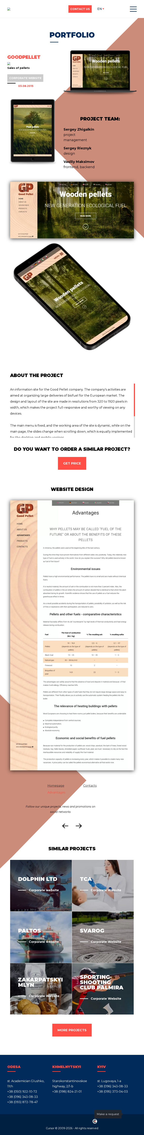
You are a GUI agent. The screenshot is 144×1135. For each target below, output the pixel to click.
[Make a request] (130, 1114)
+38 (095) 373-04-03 (112, 1091)
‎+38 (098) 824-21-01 (67, 1091)
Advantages (56, 792)
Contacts (90, 785)
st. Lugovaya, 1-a (109, 1081)
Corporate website (25, 78)
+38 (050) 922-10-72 (22, 1091)
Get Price (72, 463)
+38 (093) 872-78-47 (22, 1102)
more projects (72, 1030)
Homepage (55, 785)
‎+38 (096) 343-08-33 (22, 1097)
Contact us (80, 9)
